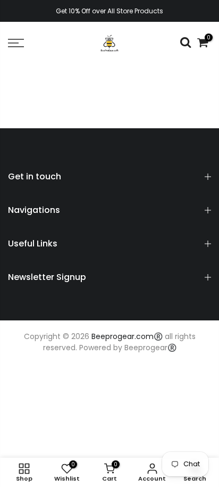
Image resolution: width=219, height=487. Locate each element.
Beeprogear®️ (150, 347)
